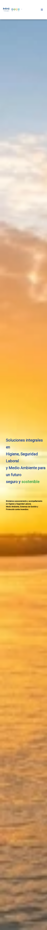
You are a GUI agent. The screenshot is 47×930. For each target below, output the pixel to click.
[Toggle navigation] (41, 9)
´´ (21, 10)
